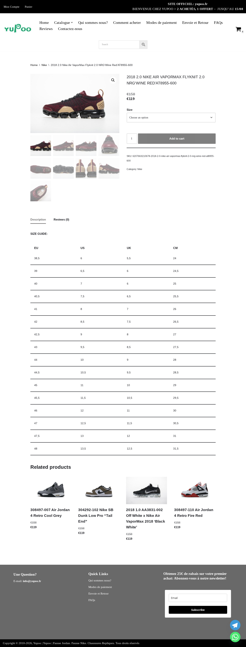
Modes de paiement (161, 23)
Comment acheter (127, 23)
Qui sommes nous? (93, 23)
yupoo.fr (201, 4)
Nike (44, 65)
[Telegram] (235, 625)
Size (129, 109)
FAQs (218, 23)
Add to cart (176, 138)
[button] (72, 22)
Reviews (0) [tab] (61, 219)
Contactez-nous (70, 29)
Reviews (46, 29)
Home (44, 23)
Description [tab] (38, 219)
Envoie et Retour (195, 23)
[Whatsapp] (235, 637)
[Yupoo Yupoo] (18, 28)
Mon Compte (11, 6)
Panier (28, 6)
